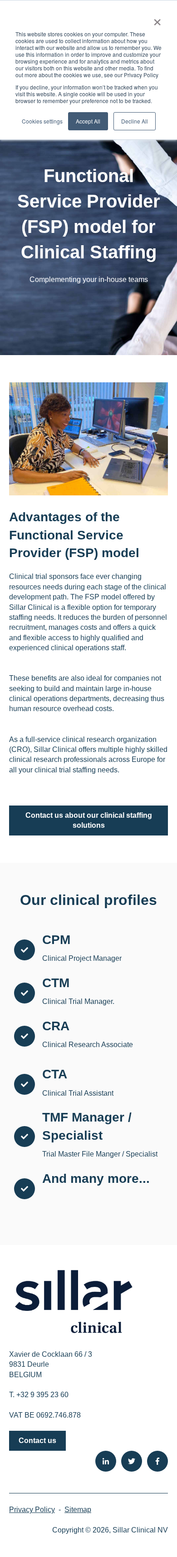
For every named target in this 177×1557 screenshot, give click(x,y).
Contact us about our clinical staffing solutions (88, 820)
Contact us (37, 1440)
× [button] (157, 19)
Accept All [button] (88, 121)
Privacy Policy (32, 1509)
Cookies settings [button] (42, 121)
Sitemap (77, 1509)
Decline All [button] (134, 121)
